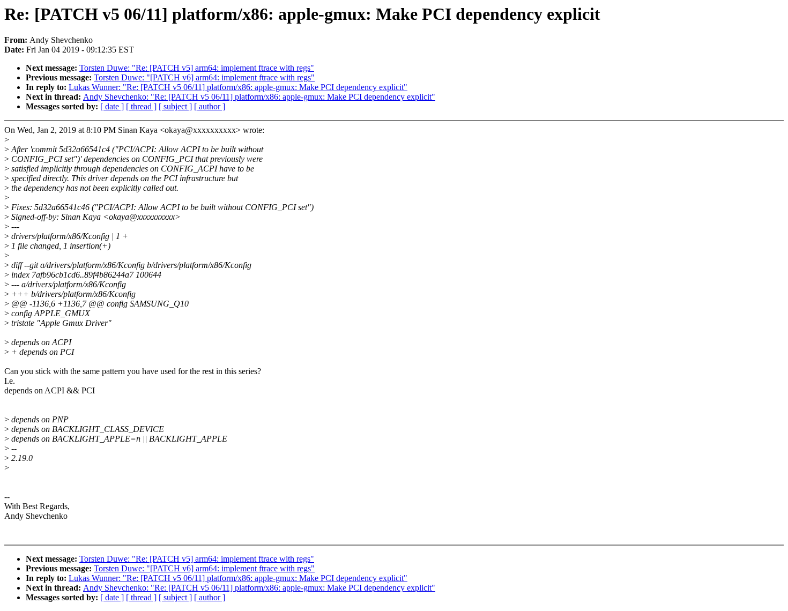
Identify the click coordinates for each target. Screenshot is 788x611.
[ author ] (209, 106)
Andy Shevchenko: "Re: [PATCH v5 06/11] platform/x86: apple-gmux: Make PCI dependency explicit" (259, 96)
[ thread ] (141, 106)
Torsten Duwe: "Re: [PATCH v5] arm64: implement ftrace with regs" (196, 67)
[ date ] (112, 106)
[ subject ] (175, 106)
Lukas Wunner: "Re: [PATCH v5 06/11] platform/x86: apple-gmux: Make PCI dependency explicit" (238, 87)
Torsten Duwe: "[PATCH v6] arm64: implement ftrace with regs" (204, 77)
